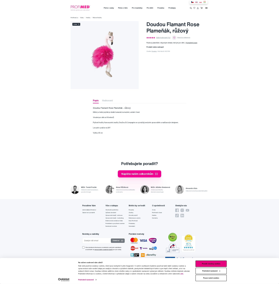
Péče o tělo (123, 8)
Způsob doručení (110, 212)
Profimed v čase (157, 212)
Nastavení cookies (111, 226)
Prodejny (172, 8)
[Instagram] (182, 210)
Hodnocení (107, 100)
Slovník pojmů (133, 215)
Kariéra (154, 215)
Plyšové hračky (97, 17)
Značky (131, 212)
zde (181, 274)
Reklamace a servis (134, 218)
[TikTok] (177, 215)
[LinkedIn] (182, 215)
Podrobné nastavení (86, 280)
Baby (82, 17)
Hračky (88, 17)
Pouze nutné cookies (211, 278)
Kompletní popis (191, 43)
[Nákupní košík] (202, 8)
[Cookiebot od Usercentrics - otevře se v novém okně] (63, 279)
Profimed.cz (74, 17)
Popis (96, 100)
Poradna (160, 8)
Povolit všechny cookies (211, 264)
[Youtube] (187, 210)
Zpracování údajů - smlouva (113, 215)
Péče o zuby (109, 8)
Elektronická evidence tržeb (114, 220)
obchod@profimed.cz (89, 209)
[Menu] (206, 8)
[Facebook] (177, 210)
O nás (154, 209)
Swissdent (132, 226)
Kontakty (155, 218)
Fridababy (132, 223)
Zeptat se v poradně (88, 212)
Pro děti (150, 8)
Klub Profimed (133, 220)
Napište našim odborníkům (137, 173)
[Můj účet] (197, 8)
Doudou (154, 51)
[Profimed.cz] (80, 8)
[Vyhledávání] (191, 8)
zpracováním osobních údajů (103, 249)
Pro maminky (137, 8)
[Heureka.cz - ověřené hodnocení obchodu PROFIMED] (188, 243)
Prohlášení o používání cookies (114, 223)
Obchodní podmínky (111, 209)
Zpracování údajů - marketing (114, 218)
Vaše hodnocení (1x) (163, 37)
